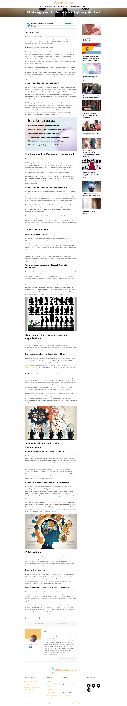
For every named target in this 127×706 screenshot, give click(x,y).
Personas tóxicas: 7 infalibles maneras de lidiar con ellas (91, 91)
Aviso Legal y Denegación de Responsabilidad (32, 688)
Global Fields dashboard (71, 684)
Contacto (26, 684)
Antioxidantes (51, 692)
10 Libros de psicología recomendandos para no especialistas (91, 109)
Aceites (49, 686)
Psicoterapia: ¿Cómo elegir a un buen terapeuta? (91, 128)
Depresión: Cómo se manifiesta (91, 206)
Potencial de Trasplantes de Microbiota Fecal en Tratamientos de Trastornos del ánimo (91, 148)
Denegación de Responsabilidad (77, 703)
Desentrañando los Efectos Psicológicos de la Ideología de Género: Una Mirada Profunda (91, 169)
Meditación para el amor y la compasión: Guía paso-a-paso (91, 72)
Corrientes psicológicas (53, 695)
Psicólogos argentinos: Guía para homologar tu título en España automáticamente (91, 52)
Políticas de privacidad (30, 681)
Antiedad (49, 689)
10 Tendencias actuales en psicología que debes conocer (91, 189)
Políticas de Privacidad (62, 703)
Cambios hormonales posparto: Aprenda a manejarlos (91, 33)
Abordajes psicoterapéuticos (52, 682)
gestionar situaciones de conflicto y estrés (56, 502)
